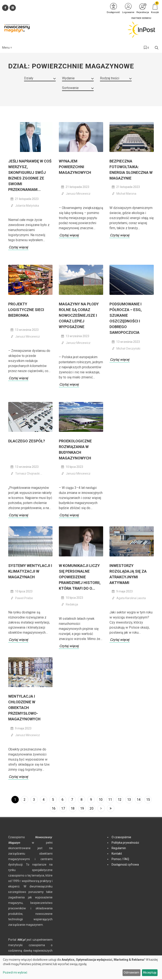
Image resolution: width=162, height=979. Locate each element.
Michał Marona (126, 193)
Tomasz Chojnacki (27, 473)
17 (63, 808)
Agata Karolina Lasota (131, 598)
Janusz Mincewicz (78, 193)
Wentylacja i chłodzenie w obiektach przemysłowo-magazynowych (24, 707)
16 (53, 808)
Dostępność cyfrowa (125, 864)
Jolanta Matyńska (27, 205)
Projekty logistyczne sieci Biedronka (26, 310)
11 (110, 800)
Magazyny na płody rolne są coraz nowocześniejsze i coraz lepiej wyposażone (79, 315)
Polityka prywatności (125, 842)
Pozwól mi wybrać (15, 972)
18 (72, 808)
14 (138, 800)
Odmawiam (131, 972)
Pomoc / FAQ (120, 859)
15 (148, 800)
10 (101, 800)
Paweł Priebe (24, 598)
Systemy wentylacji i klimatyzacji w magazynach (30, 571)
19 (82, 808)
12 (120, 800)
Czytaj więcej (18, 247)
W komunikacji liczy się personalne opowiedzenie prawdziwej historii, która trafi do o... (80, 577)
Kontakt (117, 853)
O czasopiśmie (121, 837)
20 (91, 808)
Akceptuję (149, 972)
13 (129, 800)
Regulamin (119, 848)
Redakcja (72, 604)
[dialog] (81, 967)
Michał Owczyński (128, 348)
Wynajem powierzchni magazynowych (75, 167)
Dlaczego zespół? (26, 441)
